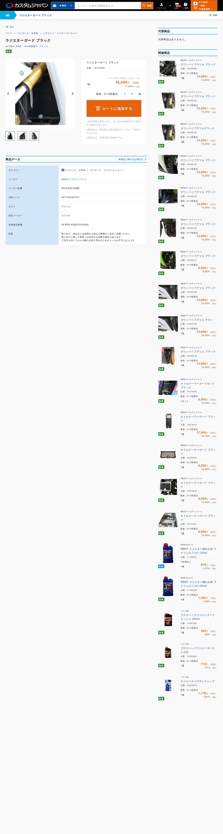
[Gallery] (40, 93)
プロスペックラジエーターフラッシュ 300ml (198, 616)
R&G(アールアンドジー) (74, 179)
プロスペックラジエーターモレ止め (198, 650)
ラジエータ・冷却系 (28, 33)
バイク (9, 33)
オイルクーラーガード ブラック (198, 418)
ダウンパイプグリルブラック (198, 128)
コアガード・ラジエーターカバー (60, 33)
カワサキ (66, 215)
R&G (18, 46)
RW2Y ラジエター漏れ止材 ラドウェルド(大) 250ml (199, 583)
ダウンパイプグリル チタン (197, 319)
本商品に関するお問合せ (130, 159)
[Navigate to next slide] (72, 93)
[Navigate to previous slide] (8, 93)
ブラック (43, 46)
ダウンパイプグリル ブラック (198, 64)
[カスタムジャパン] (27, 5)
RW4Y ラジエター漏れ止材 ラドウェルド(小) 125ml (199, 550)
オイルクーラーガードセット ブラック (198, 385)
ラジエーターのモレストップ (198, 681)
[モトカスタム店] (8, 15)
